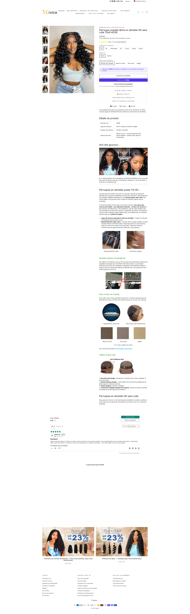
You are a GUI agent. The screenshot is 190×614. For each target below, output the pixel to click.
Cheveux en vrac (109, 10)
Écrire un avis (130, 417)
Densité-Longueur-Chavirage (123, 101)
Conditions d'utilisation (48, 585)
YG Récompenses (118, 578)
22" (121, 48)
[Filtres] (124, 426)
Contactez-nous (46, 578)
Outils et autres (96, 13)
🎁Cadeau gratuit (123, 94)
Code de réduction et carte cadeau (87, 588)
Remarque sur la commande (85, 583)
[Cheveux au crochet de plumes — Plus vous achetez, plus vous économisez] (68, 541)
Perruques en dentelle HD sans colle (114, 27)
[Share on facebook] (130, 448)
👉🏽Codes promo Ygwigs (123, 90)
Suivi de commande (83, 578)
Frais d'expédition (104, 38)
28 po (140, 48)
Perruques (80, 13)
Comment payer (82, 581)
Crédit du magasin (83, 585)
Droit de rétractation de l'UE (85, 595)
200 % (109, 56)
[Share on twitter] (133, 448)
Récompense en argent (119, 581)
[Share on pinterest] (136, 448)
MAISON (62, 10)
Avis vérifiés (45, 590)
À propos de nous (47, 581)
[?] (133, 86)
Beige (139, 63)
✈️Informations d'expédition (123, 97)
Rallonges (125, 10)
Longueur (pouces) (106, 45)
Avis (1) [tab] (53, 426)
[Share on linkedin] (139, 448)
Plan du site (45, 595)
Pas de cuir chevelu (107, 63)
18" (106, 48)
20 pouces (113, 48)
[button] (103, 42)
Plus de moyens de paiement (123, 84)
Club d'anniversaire (118, 583)
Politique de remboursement (86, 593)
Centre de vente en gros (120, 585)
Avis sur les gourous (48, 593)
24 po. (127, 48)
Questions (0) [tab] (59, 426)
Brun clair (131, 63)
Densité (102, 53)
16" (102, 48)
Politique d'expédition (84, 590)
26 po (134, 48)
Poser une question (130, 420)
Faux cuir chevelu (106, 60)
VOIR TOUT (68, 563)
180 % (102, 56)
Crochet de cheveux (89, 10)
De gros (111, 13)
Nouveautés (72, 10)
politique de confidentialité (49, 583)
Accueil (101, 27)
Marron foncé (120, 63)
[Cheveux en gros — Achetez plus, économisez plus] (122, 541)
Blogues (44, 588)
